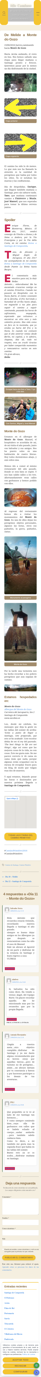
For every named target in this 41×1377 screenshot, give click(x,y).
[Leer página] (36, 1372)
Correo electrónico (9, 1228)
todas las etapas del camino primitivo (20, 836)
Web (3, 1239)
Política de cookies (28, 1354)
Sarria (7, 1318)
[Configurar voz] (36, 1365)
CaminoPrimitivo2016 (16, 850)
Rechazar (20, 1366)
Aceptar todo (20, 1360)
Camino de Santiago (11, 865)
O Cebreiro (9, 1328)
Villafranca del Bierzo (13, 1334)
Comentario (6, 1197)
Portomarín (9, 1313)
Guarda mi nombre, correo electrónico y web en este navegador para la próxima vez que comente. (21, 1250)
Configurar (20, 1372)
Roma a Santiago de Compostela (20, 263)
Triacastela (8, 1323)
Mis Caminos (20, 5)
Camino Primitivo (25, 865)
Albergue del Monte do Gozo (17, 709)
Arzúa (7, 1303)
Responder (10, 969)
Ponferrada (8, 1339)
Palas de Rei (9, 1308)
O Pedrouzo (9, 1297)
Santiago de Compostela (14, 1292)
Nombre (5, 1218)
